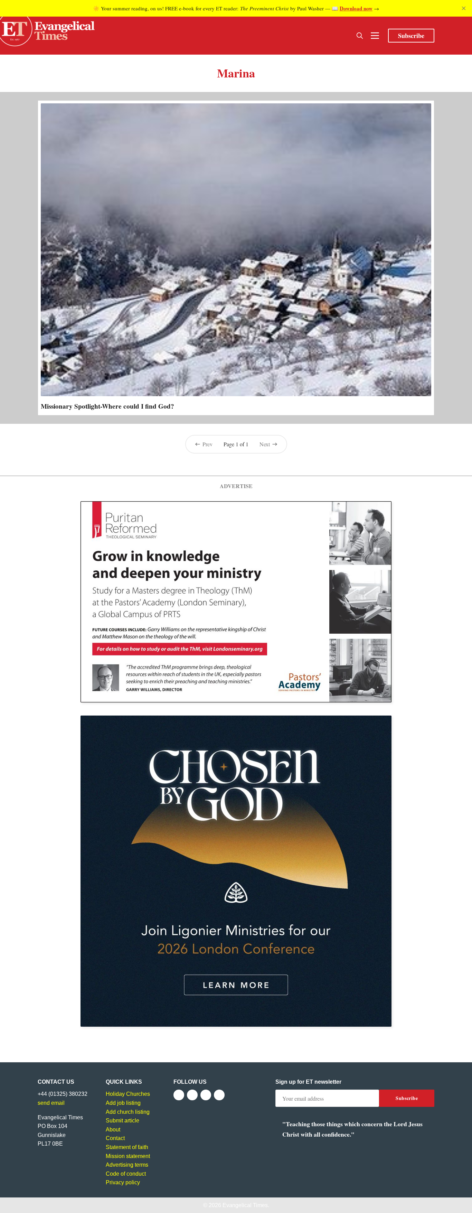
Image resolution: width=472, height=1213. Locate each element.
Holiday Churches (128, 1094)
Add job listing (123, 1103)
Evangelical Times (245, 1205)
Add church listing (128, 1112)
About (113, 1129)
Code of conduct (126, 1174)
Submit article (122, 1120)
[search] (359, 35)
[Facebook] (178, 1095)
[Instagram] (205, 1095)
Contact (115, 1138)
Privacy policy (123, 1182)
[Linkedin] (219, 1095)
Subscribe (411, 35)
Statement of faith (127, 1147)
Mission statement (128, 1156)
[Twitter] (192, 1095)
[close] (463, 8)
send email (51, 1103)
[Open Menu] (375, 36)
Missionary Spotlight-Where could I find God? (107, 406)
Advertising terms (127, 1165)
